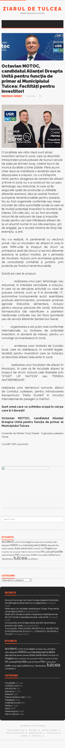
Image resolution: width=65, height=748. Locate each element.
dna (57, 545)
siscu (28, 555)
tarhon (58, 555)
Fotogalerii (10, 700)
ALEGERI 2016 (12, 686)
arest (21, 545)
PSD (17, 554)
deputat (51, 545)
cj (39, 545)
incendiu (5, 552)
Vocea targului (11, 711)
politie (59, 551)
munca (37, 552)
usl (28, 559)
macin (24, 552)
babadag (28, 545)
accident (8, 541)
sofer (34, 554)
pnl (53, 551)
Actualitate (7, 96)
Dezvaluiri (10, 691)
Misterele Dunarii (13, 703)
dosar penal (20, 548)
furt (42, 548)
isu (11, 552)
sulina (51, 554)
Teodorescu (7, 559)
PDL (43, 551)
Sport (7, 708)
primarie (10, 555)
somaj (39, 555)
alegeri (29, 542)
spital (45, 555)
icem (55, 548)
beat (35, 545)
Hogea (48, 548)
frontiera (36, 549)
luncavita (16, 552)
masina (30, 552)
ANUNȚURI (10, 688)
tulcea (20, 558)
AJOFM (17, 542)
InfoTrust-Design (38, 726)
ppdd (4, 555)
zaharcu (34, 559)
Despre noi (36, 736)
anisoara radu (38, 542)
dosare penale (8, 548)
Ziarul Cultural (12, 714)
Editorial (9, 694)
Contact (24, 736)
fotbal (30, 548)
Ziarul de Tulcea (32, 9)
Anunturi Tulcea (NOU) (15, 733)
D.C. (41, 96)
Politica (17, 96)
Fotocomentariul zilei (15, 697)
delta (44, 545)
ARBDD (13, 545)
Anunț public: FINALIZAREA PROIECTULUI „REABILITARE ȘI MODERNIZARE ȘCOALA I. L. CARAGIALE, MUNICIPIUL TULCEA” (32, 631)
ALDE (23, 542)
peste (48, 552)
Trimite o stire (52, 733)
